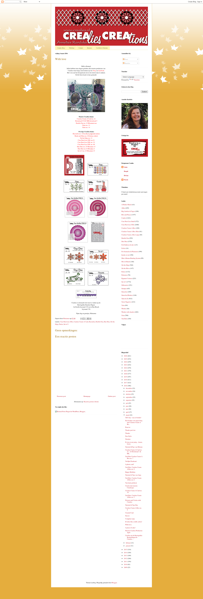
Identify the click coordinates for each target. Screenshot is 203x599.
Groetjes (128, 439)
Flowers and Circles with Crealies (133, 501)
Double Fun (99, 322)
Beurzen (89, 48)
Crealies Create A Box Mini (130, 231)
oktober (128, 394)
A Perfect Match (126, 205)
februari (128, 543)
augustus (129, 400)
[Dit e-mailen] (81, 318)
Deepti (126, 171)
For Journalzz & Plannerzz (129, 251)
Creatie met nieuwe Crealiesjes (131, 487)
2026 (126, 356)
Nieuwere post (61, 396)
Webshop (71, 48)
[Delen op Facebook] (88, 318)
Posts (126, 59)
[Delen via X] (86, 318)
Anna (125, 167)
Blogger (114, 583)
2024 (126, 362)
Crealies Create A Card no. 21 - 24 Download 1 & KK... (133, 452)
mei (127, 409)
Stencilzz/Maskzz (127, 295)
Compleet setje (130, 519)
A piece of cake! (130, 528)
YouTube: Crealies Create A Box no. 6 (133, 479)
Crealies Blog (61, 48)
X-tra (123, 315)
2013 (126, 555)
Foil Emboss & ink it (128, 245)
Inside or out (125, 255)
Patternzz (124, 275)
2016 (126, 386)
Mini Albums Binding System (131, 258)
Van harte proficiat (131, 483)
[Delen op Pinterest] (90, 318)
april (127, 412)
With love (128, 525)
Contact (81, 48)
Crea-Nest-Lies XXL (66, 322)
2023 (126, 365)
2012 (126, 558)
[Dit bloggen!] (83, 318)
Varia (123, 305)
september (129, 397)
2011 (126, 561)
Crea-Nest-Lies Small (128, 221)
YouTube (124, 319)
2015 (126, 549)
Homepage (87, 396)
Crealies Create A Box (128, 228)
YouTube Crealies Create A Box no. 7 (133, 457)
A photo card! (129, 464)
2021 (126, 371)
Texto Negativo (126, 302)
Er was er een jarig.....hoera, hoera (133, 443)
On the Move (125, 268)
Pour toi (127, 427)
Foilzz (123, 248)
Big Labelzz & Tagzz (128, 211)
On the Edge (125, 265)
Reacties (127, 63)
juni (127, 406)
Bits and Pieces (126, 215)
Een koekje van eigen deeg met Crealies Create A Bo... (133, 422)
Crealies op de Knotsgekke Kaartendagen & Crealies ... (133, 537)
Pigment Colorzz (126, 278)
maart (128, 415)
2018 (126, 380)
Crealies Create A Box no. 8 (133, 509)
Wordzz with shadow (128, 312)
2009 (126, 567)
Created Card (129, 513)
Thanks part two (130, 430)
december (129, 388)
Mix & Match (125, 262)
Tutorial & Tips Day (131, 505)
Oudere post (112, 396)
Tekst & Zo (125, 299)
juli (127, 403)
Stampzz (124, 288)
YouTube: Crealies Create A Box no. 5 (133, 496)
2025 (126, 359)
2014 (126, 552)
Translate (137, 80)
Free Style (128, 436)
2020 (126, 374)
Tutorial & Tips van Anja (133, 475)
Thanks (127, 433)
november (129, 391)
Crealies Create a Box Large (130, 235)
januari (128, 546)
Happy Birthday (130, 472)
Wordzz (123, 308)
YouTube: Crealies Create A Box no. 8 (133, 468)
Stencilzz (124, 292)
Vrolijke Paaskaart (131, 461)
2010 (126, 564)
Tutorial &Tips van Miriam (133, 447)
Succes (127, 516)
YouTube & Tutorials (102, 48)
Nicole (126, 180)
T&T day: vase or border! (133, 418)
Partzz (61, 324)
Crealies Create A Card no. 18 (133, 491)
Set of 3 (66, 324)
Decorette (92, 322)
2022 (126, 368)
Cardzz (123, 218)
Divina (126, 175)
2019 (126, 377)
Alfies (123, 208)
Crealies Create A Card (81, 322)
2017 (126, 383)
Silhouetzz (124, 285)
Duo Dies (107, 322)
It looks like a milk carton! (133, 522)
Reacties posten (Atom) (91, 402)
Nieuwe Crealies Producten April (133, 532)
